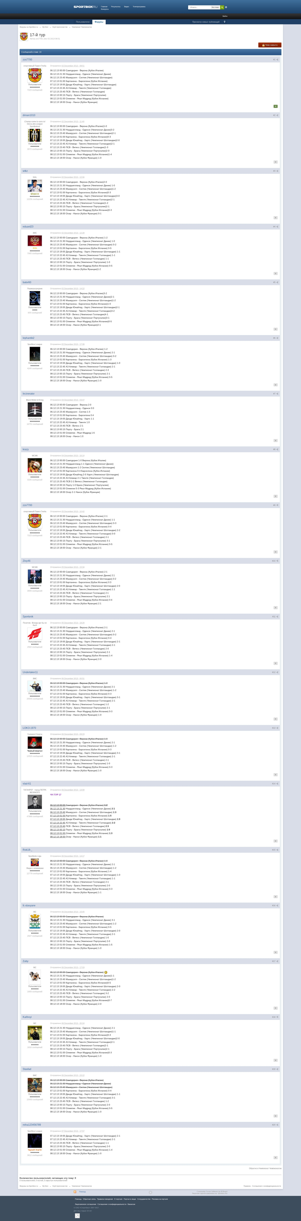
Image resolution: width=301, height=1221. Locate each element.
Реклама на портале (160, 1199)
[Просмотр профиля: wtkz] (34, 185)
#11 (274, 617)
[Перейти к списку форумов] (85, 7)
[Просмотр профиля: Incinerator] (34, 409)
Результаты (115, 7)
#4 (274, 227)
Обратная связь (89, 1199)
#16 (274, 905)
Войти (225, 16)
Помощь (82, 1192)
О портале (118, 1199)
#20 (274, 1125)
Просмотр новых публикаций (205, 22)
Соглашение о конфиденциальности (266, 1186)
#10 (274, 561)
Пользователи (83, 22)
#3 (274, 171)
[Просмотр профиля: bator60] (35, 298)
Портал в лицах (130, 1199)
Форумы (99, 22)
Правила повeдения (105, 1199)
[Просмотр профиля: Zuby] (35, 977)
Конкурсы (105, 9)
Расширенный (226, 7)
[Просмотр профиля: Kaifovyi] (34, 1033)
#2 (274, 115)
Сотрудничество (143, 1199)
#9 (274, 505)
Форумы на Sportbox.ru (29, 1186)
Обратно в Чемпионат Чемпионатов (265, 1168)
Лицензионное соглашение (85, 1204)
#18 (274, 1017)
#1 (274, 60)
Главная (104, 7)
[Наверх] (150, 1192)
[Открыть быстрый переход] (224, 22)
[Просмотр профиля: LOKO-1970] (34, 742)
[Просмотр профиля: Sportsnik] (34, 633)
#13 (274, 728)
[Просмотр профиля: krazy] (34, 465)
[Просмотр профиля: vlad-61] (34, 802)
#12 (274, 672)
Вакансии (131, 1204)
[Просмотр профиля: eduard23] (34, 241)
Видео (126, 7)
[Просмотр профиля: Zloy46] (35, 576)
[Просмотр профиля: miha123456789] (34, 1140)
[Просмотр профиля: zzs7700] (34, 75)
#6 (274, 338)
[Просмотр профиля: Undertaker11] (34, 686)
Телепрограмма (139, 7)
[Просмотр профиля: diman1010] (34, 135)
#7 (274, 394)
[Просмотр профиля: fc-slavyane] (35, 921)
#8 (274, 449)
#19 (274, 1069)
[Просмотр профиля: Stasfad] (34, 1085)
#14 (274, 784)
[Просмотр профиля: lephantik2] (35, 354)
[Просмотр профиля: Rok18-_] (35, 862)
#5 (274, 282)
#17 (274, 961)
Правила (247, 1186)
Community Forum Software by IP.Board (212, 1191)
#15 (274, 850)
